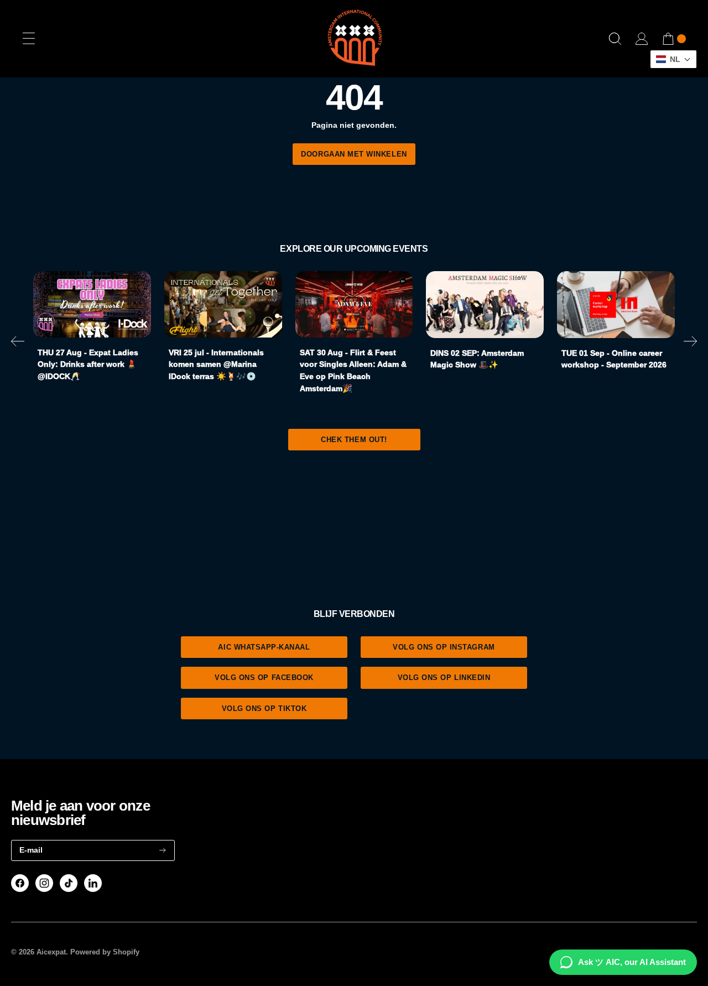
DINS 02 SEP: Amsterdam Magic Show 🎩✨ (477, 359)
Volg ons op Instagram (443, 647)
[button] (17, 343)
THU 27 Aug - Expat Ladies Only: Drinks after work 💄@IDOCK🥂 (88, 364)
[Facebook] (19, 883)
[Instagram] (44, 883)
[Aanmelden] (162, 850)
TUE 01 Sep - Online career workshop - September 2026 (614, 359)
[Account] (641, 38)
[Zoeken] (615, 38)
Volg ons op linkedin (444, 677)
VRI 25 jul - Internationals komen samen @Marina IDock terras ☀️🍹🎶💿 (216, 364)
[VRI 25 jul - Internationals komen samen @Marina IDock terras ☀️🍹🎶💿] (223, 304)
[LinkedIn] (92, 883)
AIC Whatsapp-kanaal (264, 647)
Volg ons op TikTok (264, 708)
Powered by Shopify (104, 952)
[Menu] (28, 38)
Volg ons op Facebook (264, 677)
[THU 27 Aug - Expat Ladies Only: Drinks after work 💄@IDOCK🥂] (92, 304)
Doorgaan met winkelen (354, 154)
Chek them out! (354, 439)
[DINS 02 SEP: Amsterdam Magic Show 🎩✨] (485, 304)
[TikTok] (69, 883)
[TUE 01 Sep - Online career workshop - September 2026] (616, 304)
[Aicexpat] (354, 39)
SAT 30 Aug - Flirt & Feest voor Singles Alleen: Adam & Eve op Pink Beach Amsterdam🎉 (353, 370)
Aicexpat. (52, 952)
